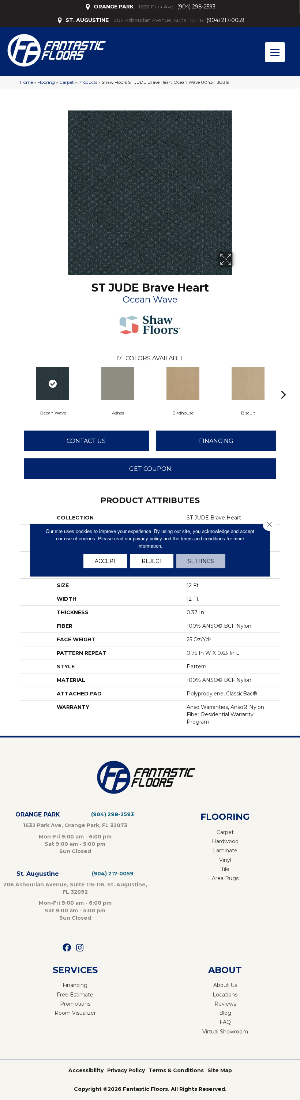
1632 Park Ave (156, 6)
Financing (216, 441)
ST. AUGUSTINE (87, 20)
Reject (152, 561)
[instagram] (79, 948)
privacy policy (147, 538)
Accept (105, 561)
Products (87, 82)
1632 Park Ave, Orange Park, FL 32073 (75, 825)
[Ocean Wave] (52, 383)
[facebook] (67, 948)
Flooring (46, 82)
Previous (16, 383)
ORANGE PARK (114, 6)
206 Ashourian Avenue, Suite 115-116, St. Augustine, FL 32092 (75, 888)
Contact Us (86, 441)
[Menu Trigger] (275, 52)
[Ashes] (117, 383)
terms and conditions (203, 538)
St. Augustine (37, 873)
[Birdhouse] (182, 383)
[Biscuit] (248, 383)
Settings (201, 561)
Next (283, 383)
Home (26, 82)
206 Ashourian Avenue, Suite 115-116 (158, 20)
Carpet (66, 82)
